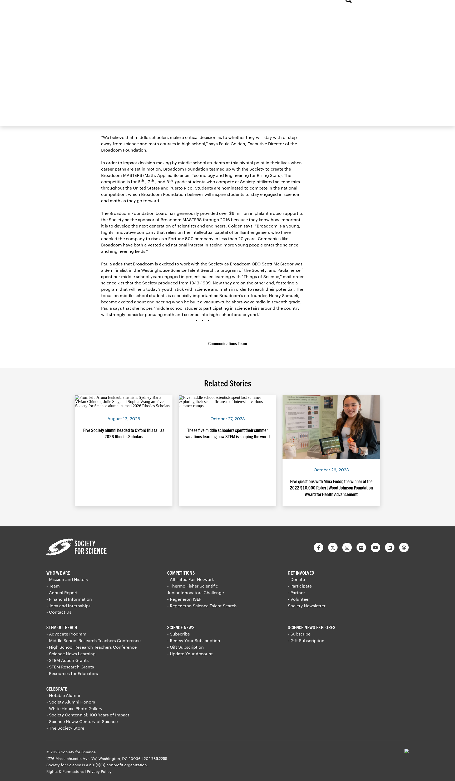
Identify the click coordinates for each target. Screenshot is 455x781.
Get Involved (301, 573)
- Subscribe (178, 633)
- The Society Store (65, 727)
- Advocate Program (66, 633)
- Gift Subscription (185, 646)
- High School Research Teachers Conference (91, 646)
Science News (181, 627)
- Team (53, 585)
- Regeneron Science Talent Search (202, 605)
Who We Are (58, 573)
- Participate (300, 585)
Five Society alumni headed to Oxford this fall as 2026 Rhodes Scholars (123, 433)
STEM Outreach (61, 627)
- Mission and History (67, 579)
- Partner (296, 592)
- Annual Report (62, 592)
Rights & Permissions (65, 771)
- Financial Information (69, 598)
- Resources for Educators (72, 673)
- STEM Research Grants (70, 666)
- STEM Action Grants (67, 660)
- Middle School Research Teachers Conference (93, 640)
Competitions (181, 573)
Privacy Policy (99, 771)
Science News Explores (311, 627)
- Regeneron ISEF (184, 598)
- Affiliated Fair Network (190, 579)
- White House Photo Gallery (74, 708)
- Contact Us (58, 611)
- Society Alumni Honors (70, 701)
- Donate (296, 579)
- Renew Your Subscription (193, 640)
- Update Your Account (190, 653)
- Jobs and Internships (68, 605)
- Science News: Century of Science (82, 721)
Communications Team (227, 343)
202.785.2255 (155, 758)
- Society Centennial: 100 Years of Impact (87, 714)
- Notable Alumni (63, 695)
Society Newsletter (306, 605)
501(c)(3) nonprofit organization (118, 765)
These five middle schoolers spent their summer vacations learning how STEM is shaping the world (227, 433)
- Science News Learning (71, 653)
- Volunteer (299, 598)
